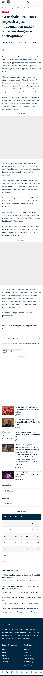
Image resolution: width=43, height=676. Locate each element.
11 (10, 536)
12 (16, 536)
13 (21, 536)
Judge (35, 326)
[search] (27, 2)
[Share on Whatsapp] (21, 672)
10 (5, 536)
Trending (20, 479)
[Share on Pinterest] (16, 672)
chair (12, 326)
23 (38, 543)
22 (32, 543)
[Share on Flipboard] (12, 672)
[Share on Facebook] (2, 672)
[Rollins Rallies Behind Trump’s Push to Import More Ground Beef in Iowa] (8, 410)
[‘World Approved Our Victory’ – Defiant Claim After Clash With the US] (8, 435)
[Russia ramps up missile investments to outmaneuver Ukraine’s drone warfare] (8, 475)
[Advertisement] (21, 137)
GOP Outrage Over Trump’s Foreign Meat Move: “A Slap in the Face (27, 422)
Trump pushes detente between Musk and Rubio (20, 609)
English (9, 351)
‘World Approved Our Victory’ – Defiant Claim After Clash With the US (27, 434)
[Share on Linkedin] (26, 672)
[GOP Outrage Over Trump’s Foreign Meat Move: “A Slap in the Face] (8, 422)
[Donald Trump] (8, 2)
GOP (23, 326)
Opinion (5, 11)
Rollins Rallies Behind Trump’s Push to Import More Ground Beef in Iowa (27, 409)
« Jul (3, 561)
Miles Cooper (9, 43)
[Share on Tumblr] (31, 672)
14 (27, 536)
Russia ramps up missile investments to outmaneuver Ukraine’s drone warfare (28, 474)
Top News (20, 467)
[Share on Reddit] (36, 672)
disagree (18, 326)
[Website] (40, 338)
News (18, 415)
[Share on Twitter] (7, 672)
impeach (29, 326)
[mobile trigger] (4, 2)
